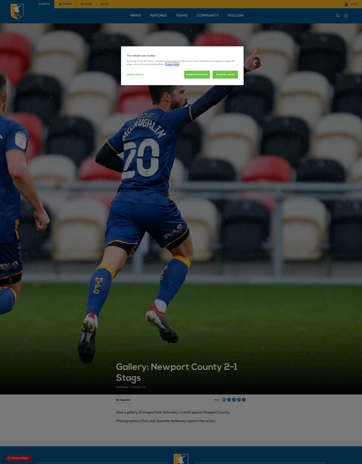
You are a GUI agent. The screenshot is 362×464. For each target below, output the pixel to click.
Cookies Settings (135, 74)
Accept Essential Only (197, 74)
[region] (182, 65)
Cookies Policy (172, 64)
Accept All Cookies (225, 74)
